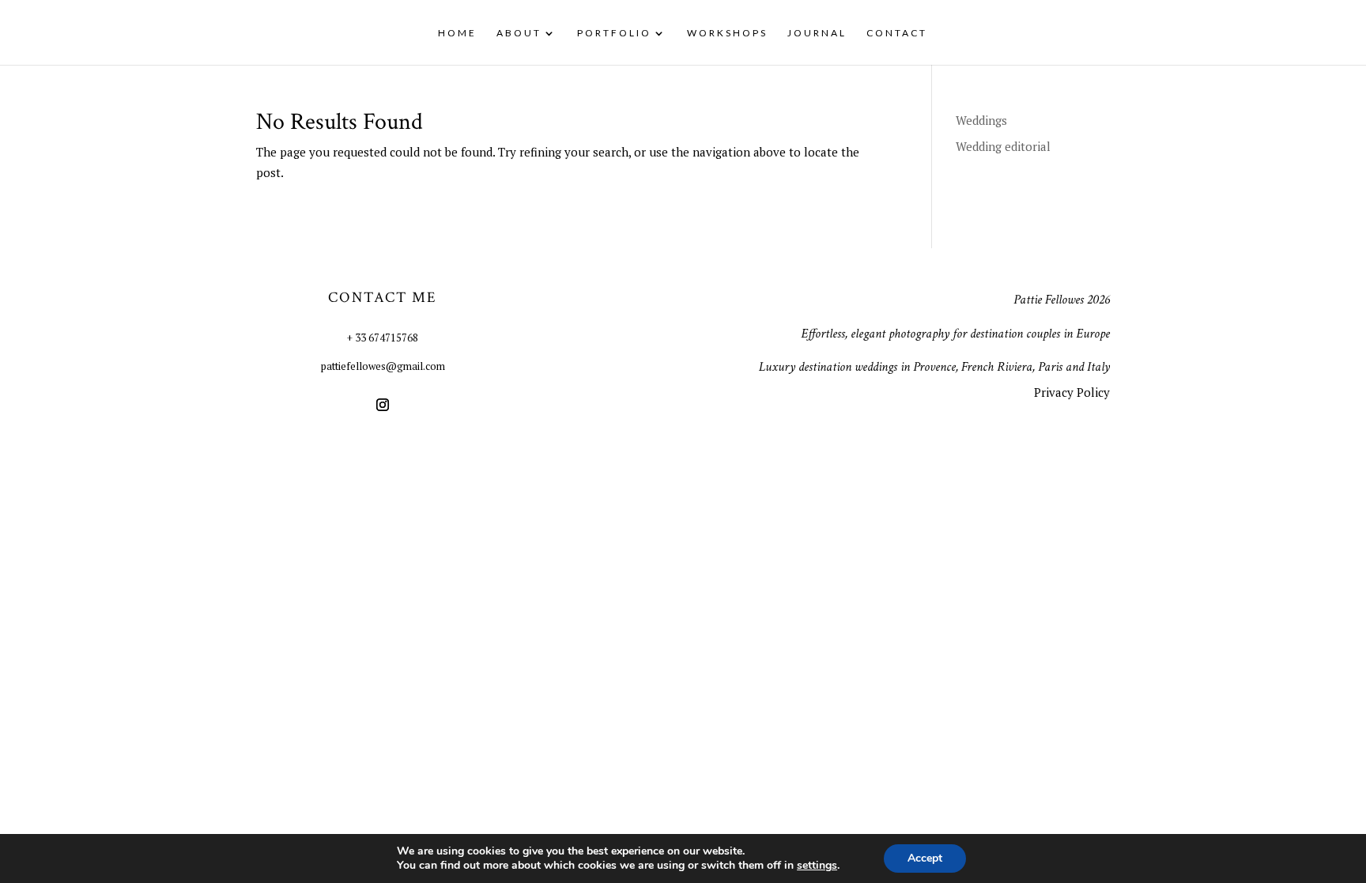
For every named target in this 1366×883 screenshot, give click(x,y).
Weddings (981, 120)
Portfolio (614, 33)
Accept (925, 858)
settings (817, 865)
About (518, 33)
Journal (817, 33)
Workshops (727, 33)
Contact (896, 33)
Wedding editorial (1003, 146)
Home (457, 33)
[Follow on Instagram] (382, 404)
